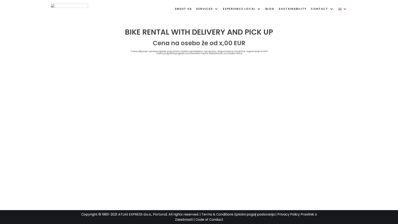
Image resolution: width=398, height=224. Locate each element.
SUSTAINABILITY (293, 9)
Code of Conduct (209, 219)
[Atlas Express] (70, 9)
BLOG (269, 9)
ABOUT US (183, 9)
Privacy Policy (288, 214)
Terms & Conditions (217, 214)
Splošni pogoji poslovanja (254, 214)
